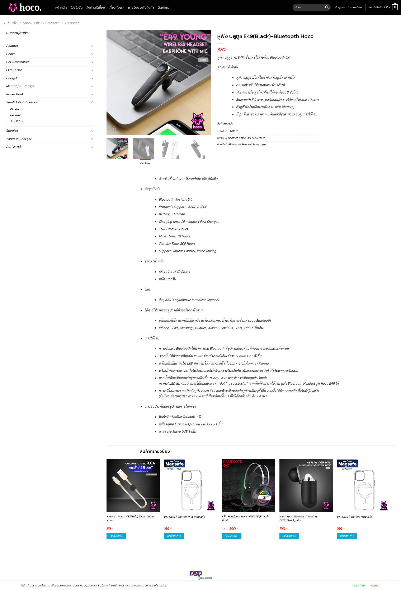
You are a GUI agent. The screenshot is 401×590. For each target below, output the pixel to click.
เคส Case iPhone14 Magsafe (354, 517)
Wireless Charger (19, 138)
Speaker (12, 130)
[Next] (203, 82)
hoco (256, 144)
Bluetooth (16, 109)
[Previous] (114, 82)
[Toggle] (92, 45)
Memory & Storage (20, 85)
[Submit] (326, 7)
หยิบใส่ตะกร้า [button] (116, 536)
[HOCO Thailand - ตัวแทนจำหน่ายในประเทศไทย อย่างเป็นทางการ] (24, 7)
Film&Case (14, 69)
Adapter (12, 45)
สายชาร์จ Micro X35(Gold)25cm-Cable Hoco (130, 518)
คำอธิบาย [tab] (145, 163)
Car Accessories (17, 61)
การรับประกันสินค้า (141, 7)
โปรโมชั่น (76, 7)
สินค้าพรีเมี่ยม (95, 7)
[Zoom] (112, 130)
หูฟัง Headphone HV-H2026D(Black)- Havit (245, 518)
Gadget (11, 78)
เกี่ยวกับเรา (116, 7)
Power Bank (15, 94)
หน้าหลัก (61, 7)
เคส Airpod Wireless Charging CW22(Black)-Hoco (298, 518)
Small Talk (17, 121)
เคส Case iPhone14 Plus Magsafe (184, 517)
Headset (72, 23)
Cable (10, 53)
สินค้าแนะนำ (14, 146)
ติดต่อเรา (164, 7)
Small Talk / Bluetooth (41, 23)
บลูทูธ (263, 144)
